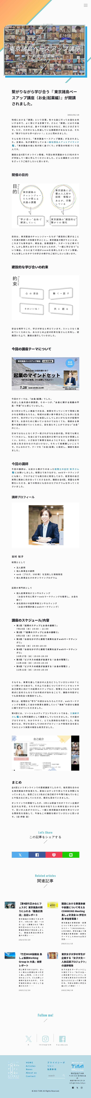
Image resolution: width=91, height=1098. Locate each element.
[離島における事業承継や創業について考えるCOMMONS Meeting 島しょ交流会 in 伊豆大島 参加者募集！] (67, 923)
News (29, 1069)
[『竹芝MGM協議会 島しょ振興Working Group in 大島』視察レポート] (24, 971)
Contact (31, 1076)
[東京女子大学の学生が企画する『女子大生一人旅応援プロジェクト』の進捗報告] (67, 971)
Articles (31, 1065)
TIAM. (40, 1091)
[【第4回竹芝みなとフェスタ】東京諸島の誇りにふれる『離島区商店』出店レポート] (24, 923)
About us (31, 1072)
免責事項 (51, 1069)
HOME (29, 1062)
